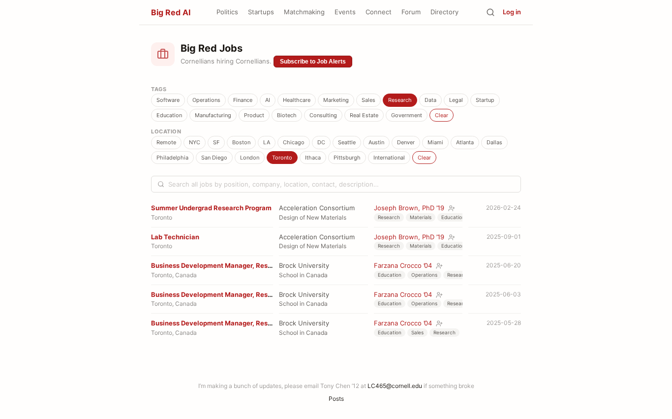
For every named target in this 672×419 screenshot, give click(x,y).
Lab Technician (175, 237)
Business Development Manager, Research (218, 265)
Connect (379, 12)
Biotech (287, 115)
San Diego (214, 157)
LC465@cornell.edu (394, 385)
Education (169, 115)
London (249, 157)
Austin (376, 142)
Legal (456, 100)
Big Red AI (170, 12)
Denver (406, 142)
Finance (242, 100)
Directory (444, 12)
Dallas (494, 142)
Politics (227, 12)
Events (345, 12)
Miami (435, 142)
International (389, 157)
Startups (261, 12)
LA (266, 142)
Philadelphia (172, 157)
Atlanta (465, 142)
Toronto (282, 157)
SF (216, 142)
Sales (368, 100)
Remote (166, 142)
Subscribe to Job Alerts (313, 61)
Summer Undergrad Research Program (211, 208)
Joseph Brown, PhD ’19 (409, 208)
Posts (336, 398)
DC (321, 142)
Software (168, 100)
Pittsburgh (347, 157)
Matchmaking (304, 12)
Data (430, 100)
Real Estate (364, 115)
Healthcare (296, 100)
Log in (512, 12)
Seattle (347, 142)
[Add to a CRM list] (451, 208)
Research (400, 100)
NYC (194, 142)
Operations (206, 100)
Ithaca (313, 157)
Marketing (336, 100)
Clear (441, 115)
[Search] (490, 12)
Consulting (323, 115)
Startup (485, 100)
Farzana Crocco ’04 (403, 265)
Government (406, 115)
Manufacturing (213, 115)
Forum (411, 12)
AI (267, 100)
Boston (241, 142)
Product (254, 115)
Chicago (294, 142)
